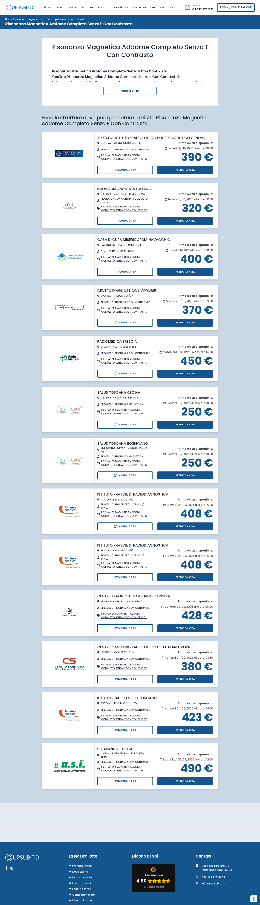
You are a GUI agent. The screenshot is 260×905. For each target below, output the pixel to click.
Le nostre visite (82, 877)
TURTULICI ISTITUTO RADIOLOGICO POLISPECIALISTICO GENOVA (151, 137)
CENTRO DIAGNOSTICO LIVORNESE (126, 290)
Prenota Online (66, 7)
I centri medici (81, 883)
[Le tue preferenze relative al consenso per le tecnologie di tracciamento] (253, 898)
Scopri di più (130, 91)
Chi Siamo (45, 7)
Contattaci (167, 7)
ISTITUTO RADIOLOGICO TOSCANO (127, 697)
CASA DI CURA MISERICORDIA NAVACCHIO (133, 239)
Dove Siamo (120, 7)
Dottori (102, 7)
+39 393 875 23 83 (213, 876)
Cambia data (126, 170)
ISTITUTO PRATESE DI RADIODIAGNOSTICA (132, 494)
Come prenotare (144, 7)
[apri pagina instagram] (11, 868)
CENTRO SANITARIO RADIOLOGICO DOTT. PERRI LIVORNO (145, 647)
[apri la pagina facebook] (6, 868)
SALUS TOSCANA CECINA (118, 392)
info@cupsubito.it (213, 883)
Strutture (87, 7)
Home (8, 19)
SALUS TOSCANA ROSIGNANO (122, 443)
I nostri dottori (81, 889)
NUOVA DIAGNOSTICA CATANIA (124, 188)
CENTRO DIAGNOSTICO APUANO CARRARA (133, 596)
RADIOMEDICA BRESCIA (117, 341)
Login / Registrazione (236, 7)
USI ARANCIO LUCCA (114, 748)
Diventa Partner (82, 900)
